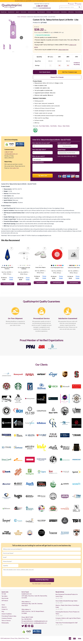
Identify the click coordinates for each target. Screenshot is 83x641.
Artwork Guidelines (7, 613)
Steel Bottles (53, 126)
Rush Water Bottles (44, 126)
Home (3, 604)
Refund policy (5, 622)
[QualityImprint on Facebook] (26, 626)
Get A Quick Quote (7, 283)
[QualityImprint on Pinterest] (29, 626)
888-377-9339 (29, 617)
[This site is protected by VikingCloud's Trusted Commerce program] (20, 144)
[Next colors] (27, 47)
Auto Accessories (32, 12)
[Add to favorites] (11, 248)
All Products (5, 600)
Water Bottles (66, 126)
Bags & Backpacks (41, 12)
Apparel (17, 12)
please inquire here (63, 49)
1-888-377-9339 (42, 6)
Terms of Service (6, 620)
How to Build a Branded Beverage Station (66, 601)
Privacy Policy (14, 638)
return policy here (14, 168)
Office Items (71, 12)
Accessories (23, 12)
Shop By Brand (11, 12)
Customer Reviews (7, 618)
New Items (8, 15)
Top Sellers (4, 596)
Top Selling (14, 15)
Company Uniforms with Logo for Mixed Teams (68, 618)
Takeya (60, 126)
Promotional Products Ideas (9, 616)
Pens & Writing (78, 12)
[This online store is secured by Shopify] (9, 144)
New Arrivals (5, 598)
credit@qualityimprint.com (40, 621)
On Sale (2, 15)
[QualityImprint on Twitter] (23, 626)
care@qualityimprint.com (45, 8)
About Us (4, 607)
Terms (27, 638)
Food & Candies (56, 12)
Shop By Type (3, 12)
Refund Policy (21, 638)
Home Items (64, 12)
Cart (80, 15)
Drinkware (49, 12)
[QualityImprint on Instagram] (32, 626)
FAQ (3, 611)
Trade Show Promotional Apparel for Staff (66, 622)
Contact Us (5, 609)
